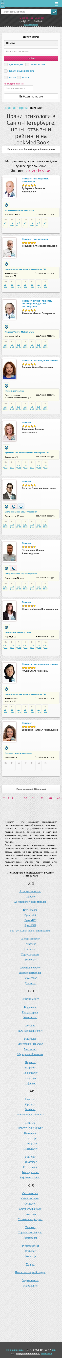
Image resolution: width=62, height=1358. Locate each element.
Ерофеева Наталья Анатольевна (18, 753)
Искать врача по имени (13, 84)
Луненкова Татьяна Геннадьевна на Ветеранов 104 (27, 453)
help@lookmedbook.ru (28, 1353)
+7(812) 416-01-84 (37, 171)
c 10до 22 (5, 525)
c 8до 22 (5, 466)
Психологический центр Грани (18, 632)
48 (58, 798)
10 (25, 798)
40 (50, 798)
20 (33, 798)
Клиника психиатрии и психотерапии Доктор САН (25, 269)
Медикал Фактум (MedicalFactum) (19, 210)
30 (42, 798)
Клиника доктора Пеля (14, 391)
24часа (5, 286)
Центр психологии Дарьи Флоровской (21, 512)
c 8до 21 (5, 408)
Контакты (46, 1353)
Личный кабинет (31, 24)
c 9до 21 (5, 224)
